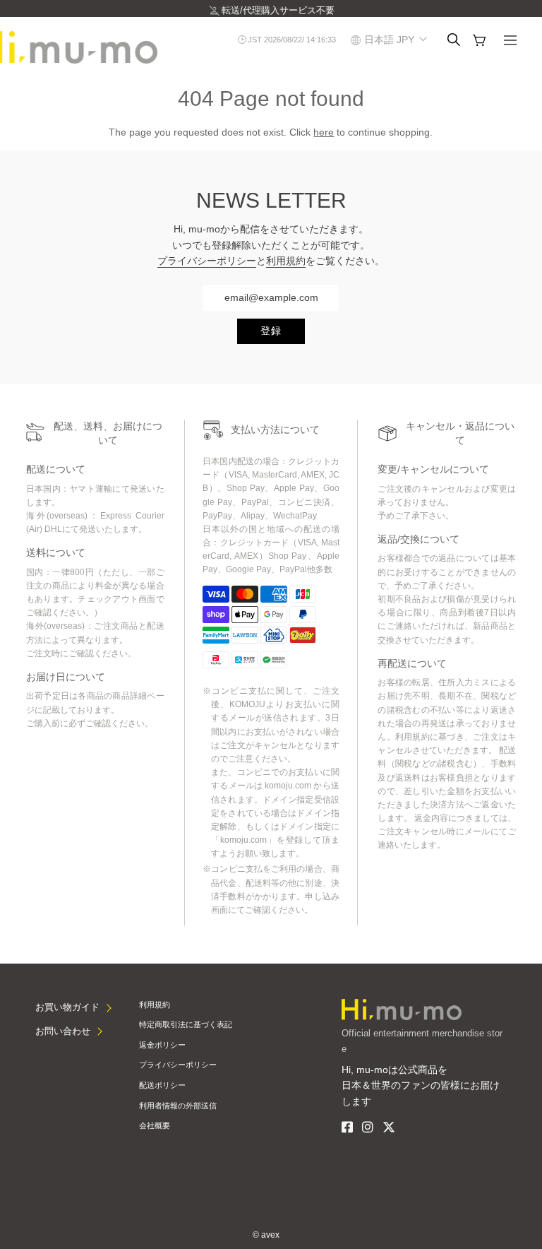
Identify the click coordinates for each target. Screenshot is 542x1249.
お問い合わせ (62, 1031)
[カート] (479, 40)
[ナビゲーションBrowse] (510, 41)
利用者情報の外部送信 (178, 1105)
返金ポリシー (162, 1045)
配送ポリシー (162, 1085)
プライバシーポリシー (206, 260)
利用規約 (286, 260)
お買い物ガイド (67, 1007)
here (323, 132)
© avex (266, 1235)
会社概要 (154, 1125)
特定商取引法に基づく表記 (185, 1024)
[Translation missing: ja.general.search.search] (453, 39)
